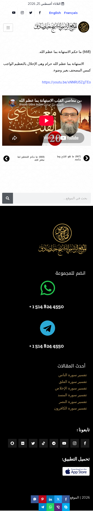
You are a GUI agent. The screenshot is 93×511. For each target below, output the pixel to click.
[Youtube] (64, 443)
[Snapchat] (12, 443)
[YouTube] (14, 12)
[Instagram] (74, 443)
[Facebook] (39, 12)
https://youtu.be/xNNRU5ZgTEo (66, 82)
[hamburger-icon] (8, 28)
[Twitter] (31, 12)
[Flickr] (22, 443)
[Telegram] (54, 443)
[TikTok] (43, 443)
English (55, 13)
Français (74, 13)
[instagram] (22, 12)
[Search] (7, 198)
